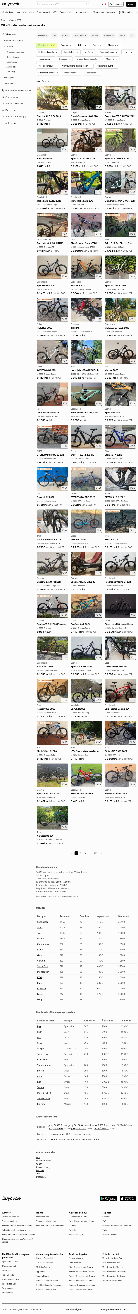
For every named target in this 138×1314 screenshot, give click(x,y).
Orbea (40, 938)
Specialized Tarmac (10, 1261)
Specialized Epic (9, 1284)
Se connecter (116, 4)
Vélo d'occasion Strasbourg (114, 1271)
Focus (40, 993)
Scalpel (40, 1048)
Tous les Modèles (9, 1221)
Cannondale (43, 944)
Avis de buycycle (76, 1234)
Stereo (40, 1070)
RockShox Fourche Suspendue (49, 1285)
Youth (39, 1163)
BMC (39, 982)
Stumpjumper (44, 1065)
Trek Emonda (8, 1275)
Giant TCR (6, 1270)
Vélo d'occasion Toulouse (113, 1267)
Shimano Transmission (45, 1258)
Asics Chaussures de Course (81, 1271)
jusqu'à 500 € (55, 1125)
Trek (39, 932)
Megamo (41, 999)
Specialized (43, 921)
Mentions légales (74, 1309)
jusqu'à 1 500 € (97, 1125)
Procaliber (42, 1059)
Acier (84, 1139)
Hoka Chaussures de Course (81, 1280)
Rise (39, 1081)
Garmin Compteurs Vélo (46, 1289)
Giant (40, 955)
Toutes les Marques (10, 1217)
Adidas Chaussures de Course (82, 1276)
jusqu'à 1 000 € (76, 1125)
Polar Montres (75, 1263)
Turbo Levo (43, 1054)
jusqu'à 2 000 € (119, 1125)
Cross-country (43, 1167)
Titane (95, 1139)
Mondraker (43, 971)
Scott (39, 927)
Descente (41, 1176)
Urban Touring (43, 1160)
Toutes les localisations (112, 1280)
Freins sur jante (80, 1133)
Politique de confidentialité (113, 1309)
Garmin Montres (76, 1258)
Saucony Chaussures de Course (83, 1285)
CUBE (40, 949)
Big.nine (41, 1103)
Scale (39, 1042)
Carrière (72, 1225)
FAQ (104, 1221)
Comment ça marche (78, 1217)
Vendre (131, 4)
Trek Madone (8, 1288)
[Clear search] (87, 4)
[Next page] (101, 853)
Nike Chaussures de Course (81, 1267)
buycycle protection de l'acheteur (116, 1225)
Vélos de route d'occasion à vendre (17, 1225)
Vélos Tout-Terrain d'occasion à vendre (18, 1234)
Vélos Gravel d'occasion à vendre (16, 1230)
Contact (106, 1217)
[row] (44, 88)
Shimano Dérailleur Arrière (47, 1280)
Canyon (41, 960)
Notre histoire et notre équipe (81, 1221)
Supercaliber (43, 1098)
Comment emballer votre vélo (48, 1221)
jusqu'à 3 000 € (56, 1128)
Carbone (53, 1139)
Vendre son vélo (42, 1217)
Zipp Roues (40, 1271)
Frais (104, 1230)
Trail (38, 1173)
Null (38, 1157)
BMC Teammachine (10, 1279)
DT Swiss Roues (43, 1267)
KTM (39, 977)
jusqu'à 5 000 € (101, 1128)
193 (95, 853)
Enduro (40, 1170)
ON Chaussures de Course (80, 1289)
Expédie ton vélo (109, 1234)
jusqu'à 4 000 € (78, 1128)
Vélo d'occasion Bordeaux (113, 1276)
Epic (39, 1026)
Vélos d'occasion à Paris (112, 1258)
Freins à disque (56, 1133)
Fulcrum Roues (42, 1276)
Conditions (36, 1309)
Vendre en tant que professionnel (50, 1225)
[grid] (44, 88)
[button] (44, 124)
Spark (40, 1031)
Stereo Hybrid (44, 1092)
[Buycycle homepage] (11, 4)
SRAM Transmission (44, 1263)
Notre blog (73, 1230)
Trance (40, 1087)
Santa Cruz (42, 966)
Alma (39, 1076)
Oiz (39, 1037)
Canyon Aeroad (9, 1266)
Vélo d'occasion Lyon (111, 1263)
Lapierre (41, 988)
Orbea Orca (7, 1293)
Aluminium (69, 1139)
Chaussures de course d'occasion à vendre (17, 1240)
